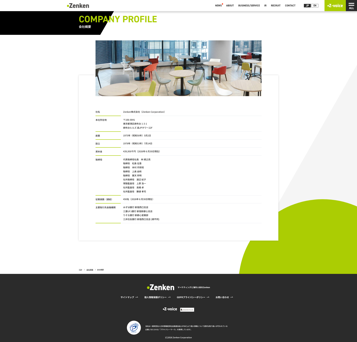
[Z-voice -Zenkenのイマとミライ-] (335, 5)
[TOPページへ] (78, 5)
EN (314, 5)
